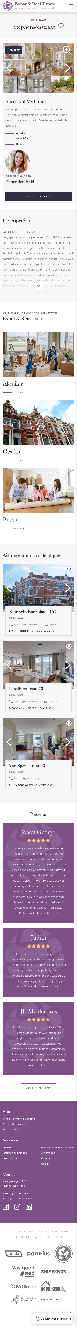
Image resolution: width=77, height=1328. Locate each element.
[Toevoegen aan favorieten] (69, 569)
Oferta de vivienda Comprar (19, 1119)
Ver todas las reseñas (38, 1087)
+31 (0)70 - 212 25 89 (17, 1193)
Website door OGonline (49, 1237)
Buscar (20, 144)
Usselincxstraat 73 (26, 688)
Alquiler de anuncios (14, 1124)
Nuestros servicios (38, 196)
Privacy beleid (59, 1231)
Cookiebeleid (22, 1237)
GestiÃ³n (22, 138)
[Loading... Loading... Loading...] (38, 588)
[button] (8, 67)
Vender (7, 1147)
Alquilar (21, 133)
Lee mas (19, 392)
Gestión (45, 1164)
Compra (46, 1158)
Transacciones (11, 1129)
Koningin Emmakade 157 (33, 611)
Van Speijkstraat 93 (27, 765)
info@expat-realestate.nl (19, 1198)
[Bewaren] (61, 26)
